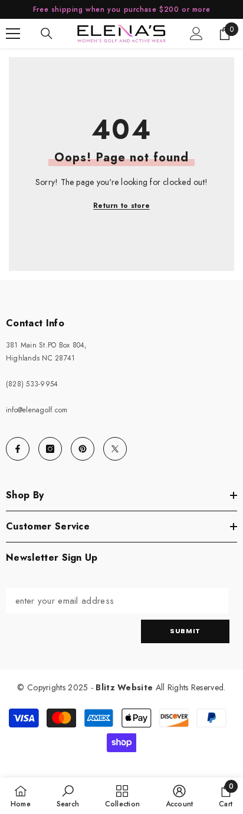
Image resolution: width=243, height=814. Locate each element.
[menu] (13, 34)
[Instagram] (50, 449)
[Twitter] (115, 449)
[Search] (47, 34)
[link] (67, 796)
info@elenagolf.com (36, 410)
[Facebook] (17, 449)
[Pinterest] (82, 449)
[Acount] (196, 33)
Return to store (121, 205)
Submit (185, 631)
